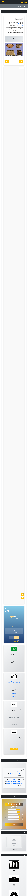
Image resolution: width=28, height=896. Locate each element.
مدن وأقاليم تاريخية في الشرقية (14, 783)
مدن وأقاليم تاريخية (14, 682)
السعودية (21, 25)
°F (11, 637)
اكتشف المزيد (14, 748)
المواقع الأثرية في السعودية (15, 771)
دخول (18, 6)
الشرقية (17, 23)
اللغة (24, 6)
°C (16, 637)
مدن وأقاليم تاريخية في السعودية (14, 781)
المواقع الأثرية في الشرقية (15, 773)
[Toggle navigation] (3, 2)
